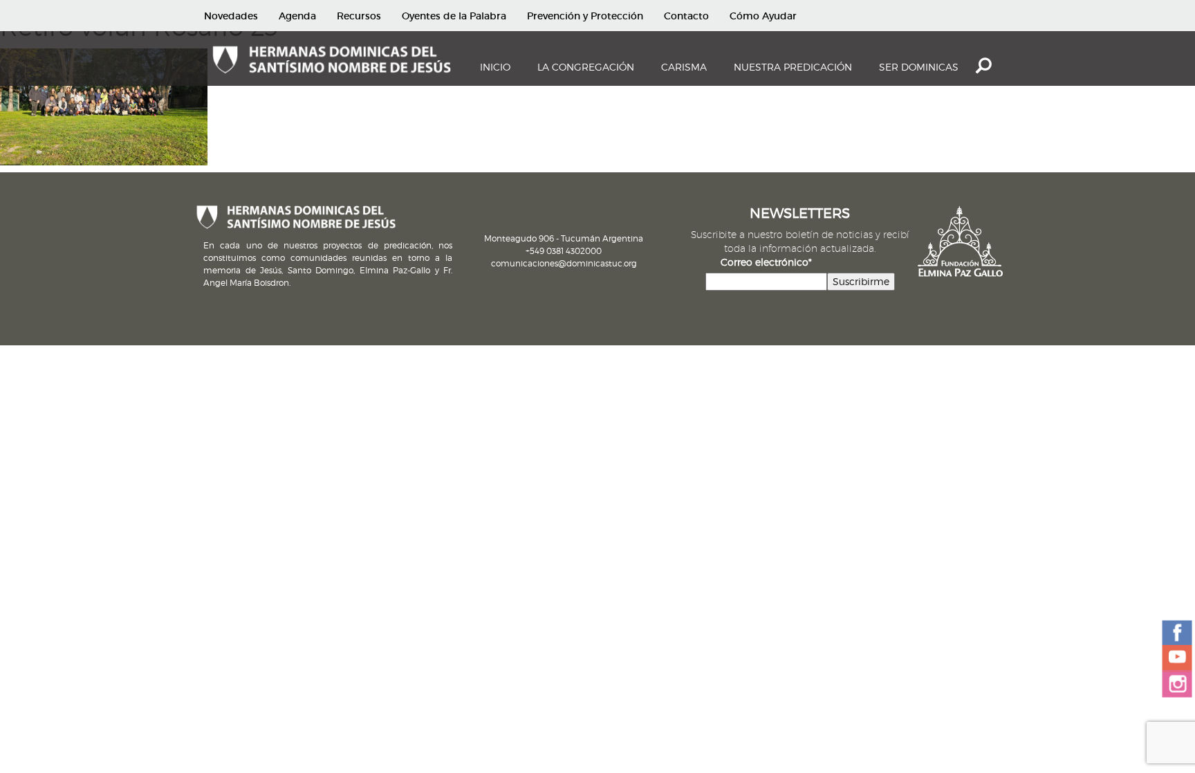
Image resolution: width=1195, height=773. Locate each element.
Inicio (495, 67)
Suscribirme (861, 281)
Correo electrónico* (766, 262)
